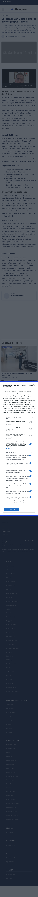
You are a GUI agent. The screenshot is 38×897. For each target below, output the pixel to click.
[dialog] (19, 448)
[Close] (34, 385)
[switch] (30, 422)
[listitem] (19, 418)
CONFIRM (11, 509)
